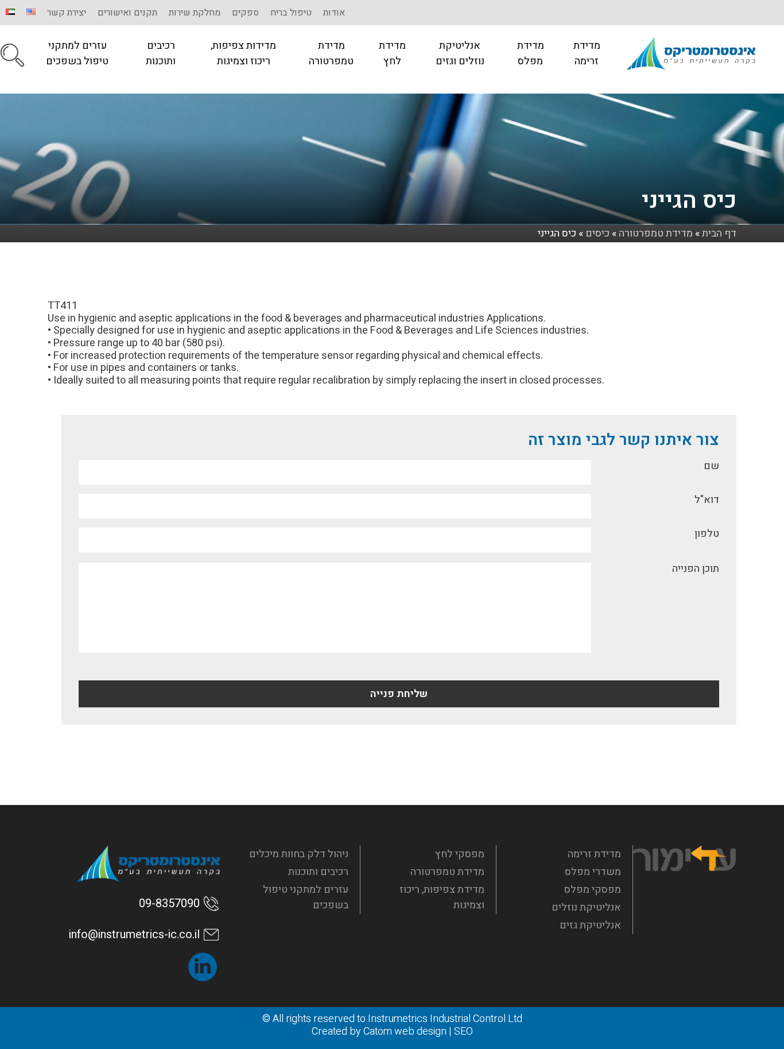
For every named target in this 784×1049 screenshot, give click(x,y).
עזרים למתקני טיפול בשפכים (77, 53)
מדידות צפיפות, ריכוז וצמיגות (243, 53)
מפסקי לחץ (459, 854)
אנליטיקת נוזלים (586, 907)
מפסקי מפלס (592, 889)
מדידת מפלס (530, 53)
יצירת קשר (66, 13)
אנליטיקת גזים (590, 925)
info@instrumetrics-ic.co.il (134, 934)
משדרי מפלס (593, 872)
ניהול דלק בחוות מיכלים (298, 854)
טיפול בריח (291, 13)
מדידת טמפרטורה (331, 53)
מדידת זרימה (586, 53)
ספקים (245, 13)
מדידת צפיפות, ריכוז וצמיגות (441, 897)
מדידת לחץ (392, 53)
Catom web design (405, 1031)
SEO (463, 1031)
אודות (334, 13)
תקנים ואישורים (127, 13)
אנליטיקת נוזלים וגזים (460, 53)
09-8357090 (169, 903)
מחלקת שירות (194, 13)
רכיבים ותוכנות (161, 53)
